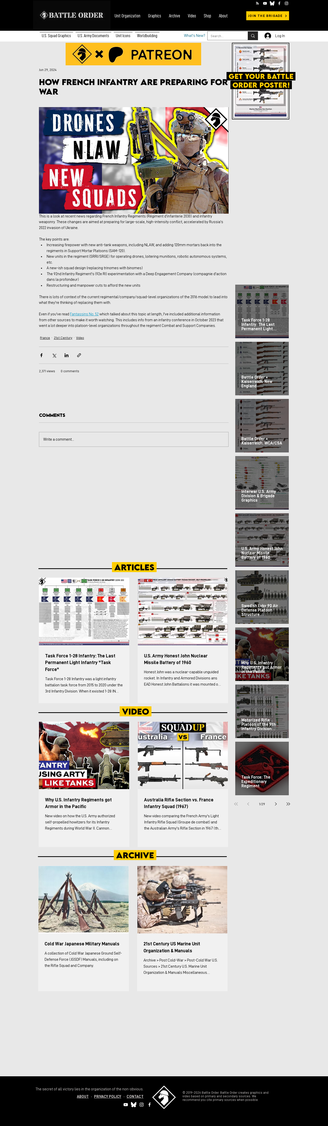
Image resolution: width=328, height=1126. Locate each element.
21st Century (63, 337)
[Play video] (134, 160)
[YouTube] (265, 3)
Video (80, 337)
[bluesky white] (272, 3)
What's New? (194, 36)
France (45, 337)
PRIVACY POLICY (107, 1097)
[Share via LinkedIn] (66, 355)
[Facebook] (279, 3)
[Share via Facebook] (41, 355)
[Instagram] (286, 3)
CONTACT (135, 1097)
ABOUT (83, 1097)
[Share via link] (79, 355)
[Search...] (253, 36)
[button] (93, 33)
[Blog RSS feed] (257, 3)
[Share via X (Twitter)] (54, 355)
